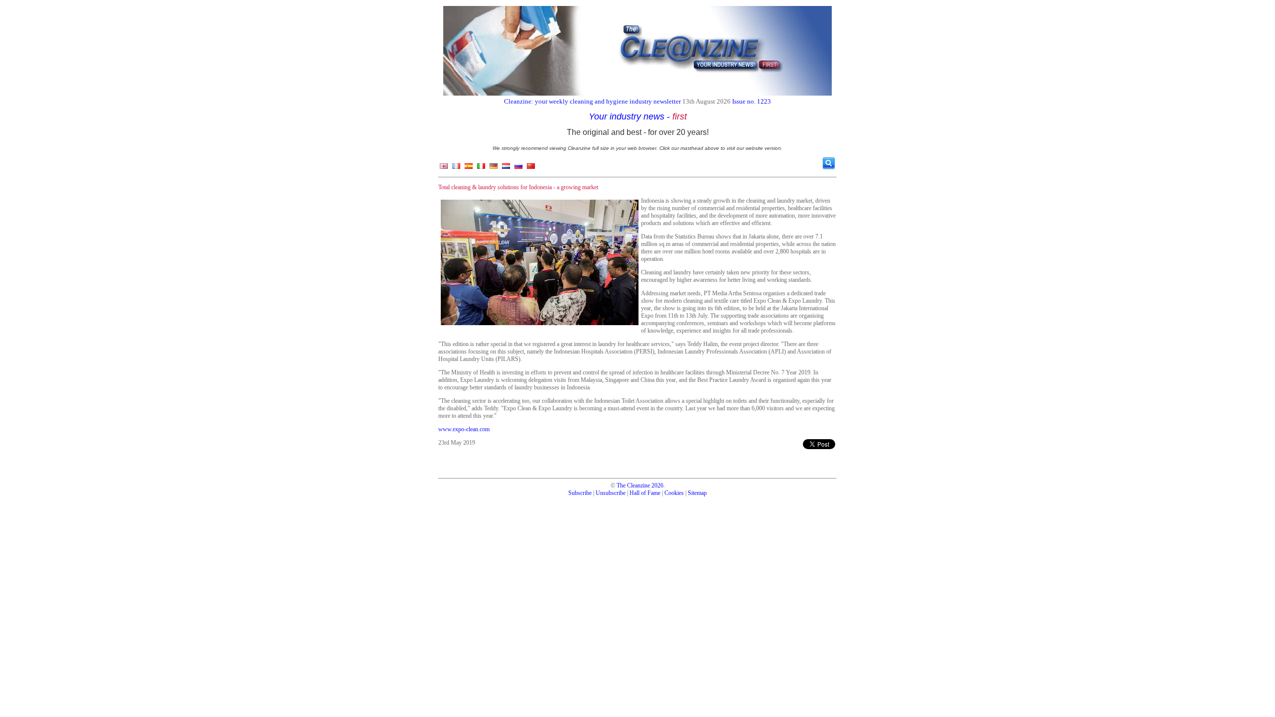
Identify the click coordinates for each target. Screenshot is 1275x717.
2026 (657, 485)
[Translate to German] (493, 168)
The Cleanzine (633, 485)
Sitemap (697, 492)
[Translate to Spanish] (468, 168)
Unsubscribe (611, 492)
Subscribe (580, 492)
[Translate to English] (443, 168)
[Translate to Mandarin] (530, 168)
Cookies (674, 492)
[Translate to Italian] (481, 168)
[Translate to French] (456, 168)
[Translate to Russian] (518, 168)
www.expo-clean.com (464, 429)
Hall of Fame (645, 492)
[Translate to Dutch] (506, 168)
